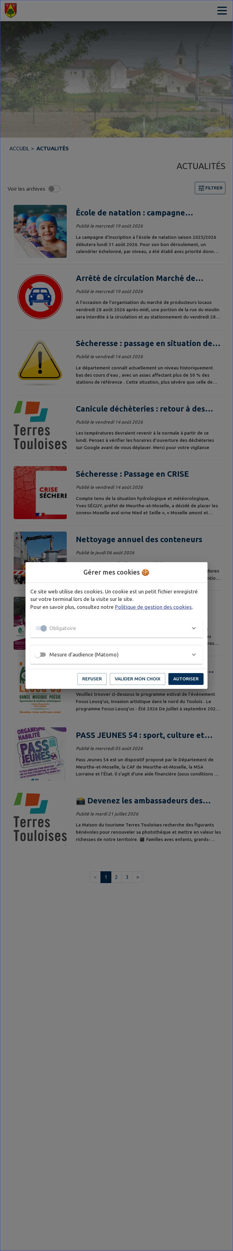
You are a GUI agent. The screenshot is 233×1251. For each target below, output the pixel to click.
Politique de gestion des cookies (153, 607)
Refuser (92, 678)
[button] (116, 628)
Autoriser (186, 678)
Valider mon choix (137, 678)
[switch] (37, 654)
